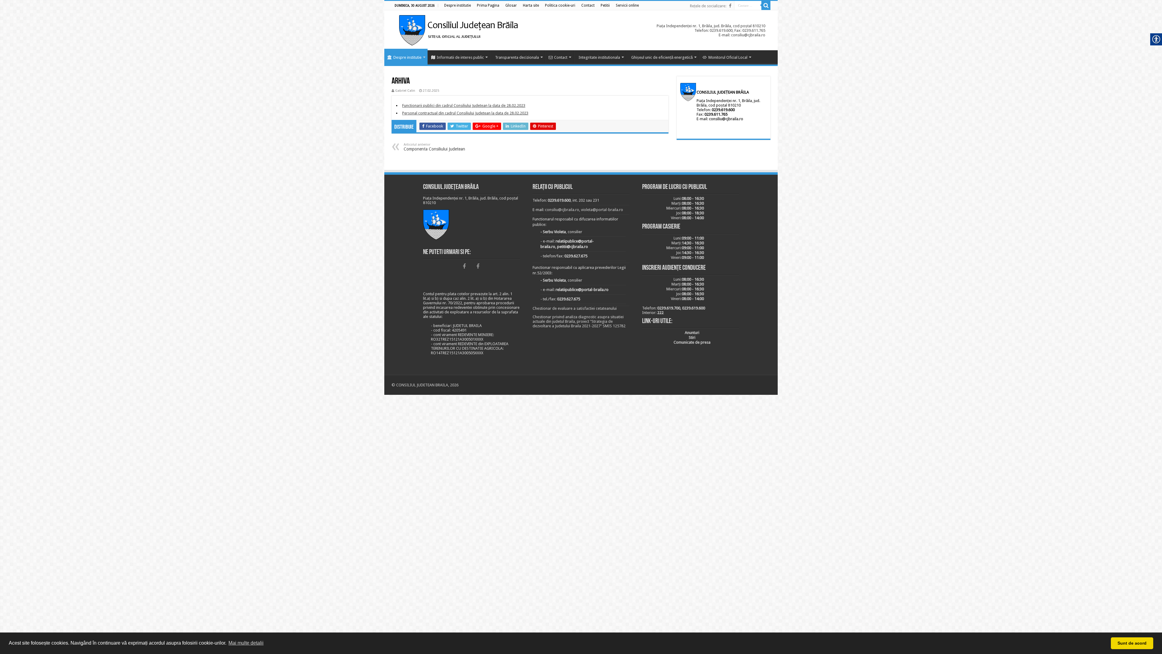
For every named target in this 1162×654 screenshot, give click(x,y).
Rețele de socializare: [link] (708, 6)
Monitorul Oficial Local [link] (727, 57)
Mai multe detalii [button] (246, 643)
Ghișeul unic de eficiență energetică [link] (662, 57)
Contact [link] (560, 57)
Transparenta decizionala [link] (517, 57)
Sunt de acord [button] (1132, 643)
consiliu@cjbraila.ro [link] (726, 119)
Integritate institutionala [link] (599, 57)
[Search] (765, 5)
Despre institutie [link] (407, 57)
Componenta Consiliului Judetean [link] (434, 147)
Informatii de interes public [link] (460, 57)
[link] (457, 5)
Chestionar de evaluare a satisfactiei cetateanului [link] (575, 308)
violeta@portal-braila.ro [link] (602, 209)
